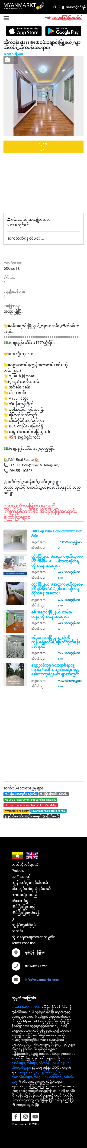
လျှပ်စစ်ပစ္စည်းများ (51, 1072)
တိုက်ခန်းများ (47, 1063)
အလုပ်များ (41, 1077)
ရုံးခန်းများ (64, 1063)
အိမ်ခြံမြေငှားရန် (23, 907)
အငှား (34, 1072)
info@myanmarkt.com (42, 979)
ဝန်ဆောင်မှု (20, 901)
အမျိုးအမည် (21, 877)
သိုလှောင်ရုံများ (21, 1067)
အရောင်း (23, 1072)
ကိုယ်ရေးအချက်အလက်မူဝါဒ (33, 937)
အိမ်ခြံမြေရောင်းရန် (26, 913)
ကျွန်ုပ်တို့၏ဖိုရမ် (24, 925)
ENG (56, 7)
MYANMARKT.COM (25, 1007)
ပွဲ (13, 919)
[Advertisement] (43, 734)
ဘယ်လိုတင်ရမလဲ (25, 864)
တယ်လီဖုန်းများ (22, 1077)
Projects (18, 870)
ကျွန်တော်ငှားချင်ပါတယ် (30, 883)
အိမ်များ (32, 1063)
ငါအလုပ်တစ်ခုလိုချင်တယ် (31, 889)
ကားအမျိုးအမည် (24, 895)
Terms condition (23, 943)
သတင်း (17, 931)
